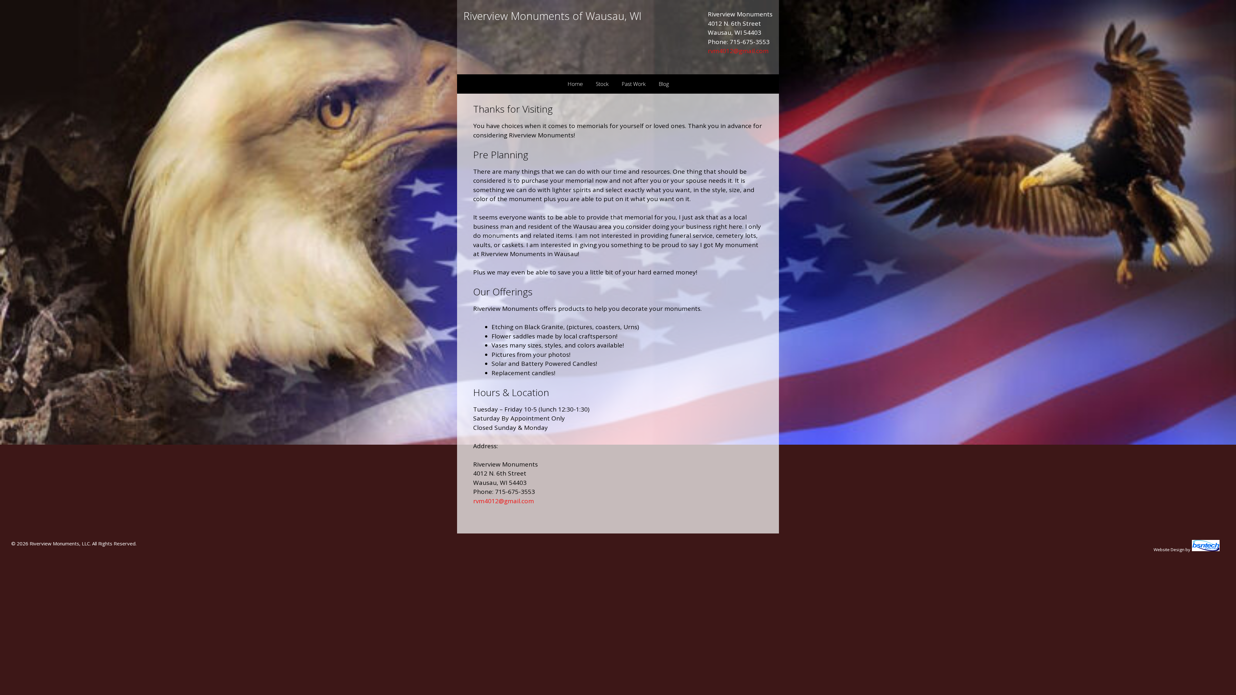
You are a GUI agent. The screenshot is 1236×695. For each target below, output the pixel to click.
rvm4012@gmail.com (738, 51)
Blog (664, 84)
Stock (602, 84)
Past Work (634, 84)
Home (575, 84)
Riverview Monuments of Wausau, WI (552, 16)
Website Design (1169, 549)
